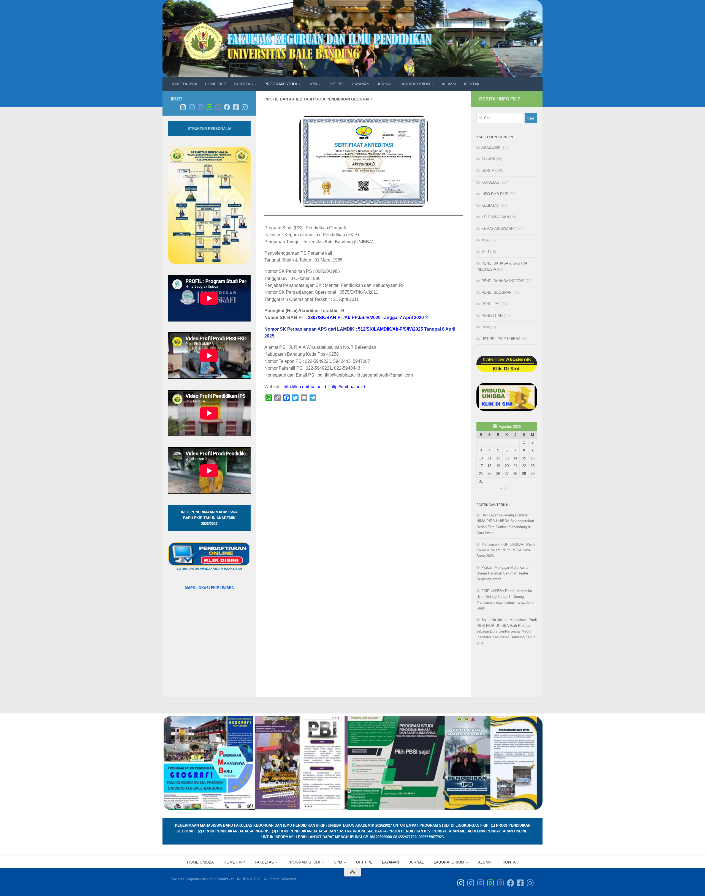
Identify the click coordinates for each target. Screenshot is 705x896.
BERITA (487, 170)
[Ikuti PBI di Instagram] (200, 107)
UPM (312, 84)
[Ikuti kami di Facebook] (227, 107)
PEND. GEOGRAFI (497, 292)
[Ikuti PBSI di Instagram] (209, 107)
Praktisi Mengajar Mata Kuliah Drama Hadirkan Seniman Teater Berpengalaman (502, 573)
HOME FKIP (215, 84)
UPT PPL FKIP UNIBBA (500, 339)
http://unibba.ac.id (347, 386)
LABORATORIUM (415, 84)
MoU (485, 252)
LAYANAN (360, 84)
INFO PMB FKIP (494, 194)
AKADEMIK (490, 147)
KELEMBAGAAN (495, 217)
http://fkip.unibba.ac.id (305, 386)
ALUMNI (449, 84)
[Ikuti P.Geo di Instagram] (191, 107)
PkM (485, 327)
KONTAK (471, 84)
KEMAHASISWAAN (497, 229)
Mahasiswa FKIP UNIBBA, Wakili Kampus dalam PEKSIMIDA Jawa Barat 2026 (505, 550)
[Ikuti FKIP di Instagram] (183, 107)
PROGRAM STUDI (280, 84)
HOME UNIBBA (183, 84)
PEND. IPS (490, 304)
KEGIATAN (490, 205)
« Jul (504, 488)
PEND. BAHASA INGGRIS (502, 281)
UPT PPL (337, 84)
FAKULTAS (243, 84)
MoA (485, 240)
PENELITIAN (492, 316)
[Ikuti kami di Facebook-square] (235, 107)
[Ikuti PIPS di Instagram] (218, 107)
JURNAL (384, 84)
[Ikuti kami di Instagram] (244, 107)
